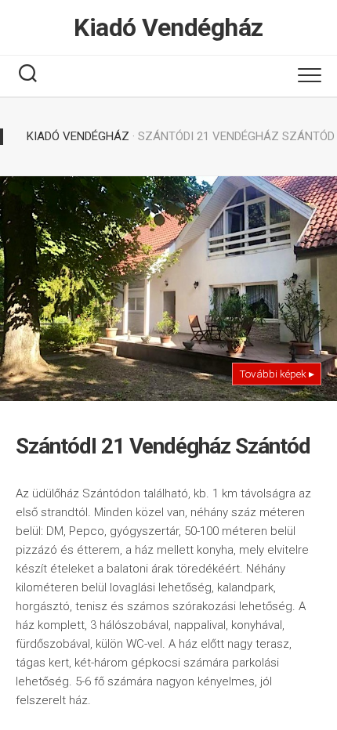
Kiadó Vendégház (168, 27)
